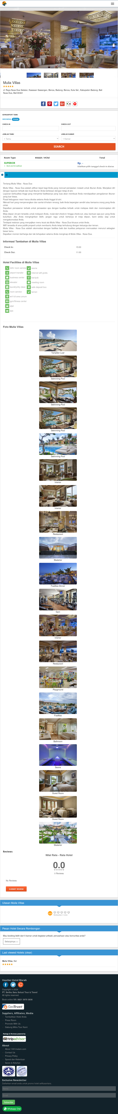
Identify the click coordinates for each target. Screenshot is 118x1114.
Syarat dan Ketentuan (15, 1059)
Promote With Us (12, 1023)
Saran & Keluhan (12, 1062)
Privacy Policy (11, 1055)
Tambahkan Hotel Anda (15, 1016)
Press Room (10, 1020)
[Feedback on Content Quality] (69, 103)
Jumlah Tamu (8, 134)
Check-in (6, 124)
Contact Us (10, 1052)
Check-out (66, 124)
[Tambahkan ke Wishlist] (75, 103)
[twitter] (13, 986)
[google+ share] (62, 103)
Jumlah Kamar (67, 134)
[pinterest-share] (50, 103)
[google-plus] (20, 986)
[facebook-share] (43, 103)
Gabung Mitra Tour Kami (16, 1027)
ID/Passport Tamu (10, 115)
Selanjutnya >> (11, 941)
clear (28, 952)
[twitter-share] (56, 103)
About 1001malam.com (15, 1048)
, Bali (9, 961)
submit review (16, 889)
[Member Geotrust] (13, 1005)
